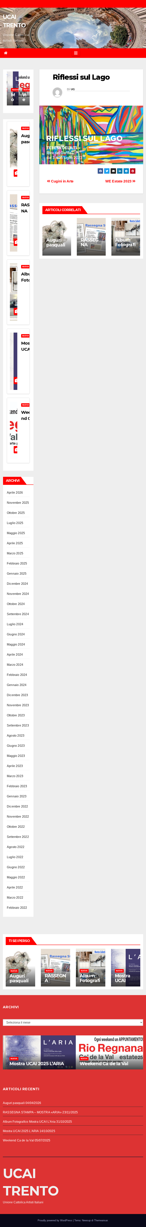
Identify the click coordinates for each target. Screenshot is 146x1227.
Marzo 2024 (15, 664)
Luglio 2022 (15, 857)
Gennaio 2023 (16, 796)
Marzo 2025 (15, 553)
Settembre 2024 (18, 614)
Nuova (15, 90)
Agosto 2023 (15, 735)
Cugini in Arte (62, 181)
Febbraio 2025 (17, 563)
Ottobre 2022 (16, 826)
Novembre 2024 (18, 593)
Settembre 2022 (18, 836)
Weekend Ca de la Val (101, 1063)
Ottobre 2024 (16, 604)
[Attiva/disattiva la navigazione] (76, 53)
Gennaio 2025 (16, 573)
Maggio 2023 (16, 755)
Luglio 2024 (15, 624)
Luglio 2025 (15, 523)
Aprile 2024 (15, 654)
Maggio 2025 (16, 533)
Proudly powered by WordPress (55, 1220)
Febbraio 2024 (17, 674)
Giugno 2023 (16, 745)
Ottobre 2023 (16, 715)
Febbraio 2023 (17, 786)
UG (73, 89)
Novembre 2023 (18, 705)
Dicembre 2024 (17, 583)
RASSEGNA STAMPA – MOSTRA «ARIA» (32, 1112)
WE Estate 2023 (118, 181)
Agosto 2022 (15, 847)
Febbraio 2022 (17, 907)
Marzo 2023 (15, 776)
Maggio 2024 (16, 644)
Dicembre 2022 (17, 806)
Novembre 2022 (18, 816)
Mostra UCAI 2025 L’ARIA (122, 983)
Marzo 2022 (15, 897)
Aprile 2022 (15, 887)
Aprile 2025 (15, 543)
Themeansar (101, 1220)
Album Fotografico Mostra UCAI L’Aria (29, 1121)
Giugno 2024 (16, 634)
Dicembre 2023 (17, 695)
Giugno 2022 (16, 867)
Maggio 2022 (16, 877)
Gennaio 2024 (16, 685)
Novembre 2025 (18, 502)
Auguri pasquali (29, 142)
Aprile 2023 (15, 766)
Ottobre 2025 (16, 512)
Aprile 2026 (15, 492)
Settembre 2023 (18, 725)
